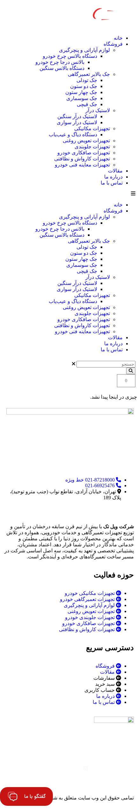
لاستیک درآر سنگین (77, 116)
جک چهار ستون (81, 92)
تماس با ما (112, 182)
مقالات (115, 170)
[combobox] (105, 364)
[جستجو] (130, 370)
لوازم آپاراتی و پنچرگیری (84, 50)
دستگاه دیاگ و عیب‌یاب (73, 134)
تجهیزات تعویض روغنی (86, 140)
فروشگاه (113, 44)
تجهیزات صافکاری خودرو (83, 152)
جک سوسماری (81, 98)
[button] (68, 194)
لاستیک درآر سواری (77, 122)
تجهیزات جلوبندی (92, 146)
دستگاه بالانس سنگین (62, 68)
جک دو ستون (83, 86)
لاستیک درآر (97, 110)
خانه (118, 38)
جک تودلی (86, 80)
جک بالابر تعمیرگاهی (89, 74)
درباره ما (113, 176)
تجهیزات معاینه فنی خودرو (82, 164)
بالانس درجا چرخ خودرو (59, 62)
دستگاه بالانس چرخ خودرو (70, 56)
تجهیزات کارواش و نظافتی (82, 158)
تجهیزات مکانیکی (92, 128)
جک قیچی (87, 104)
